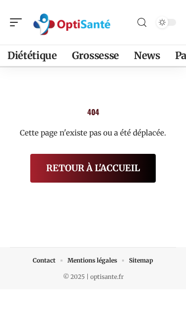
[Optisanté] (71, 22)
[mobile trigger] (18, 22)
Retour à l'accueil (93, 168)
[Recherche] (142, 22)
